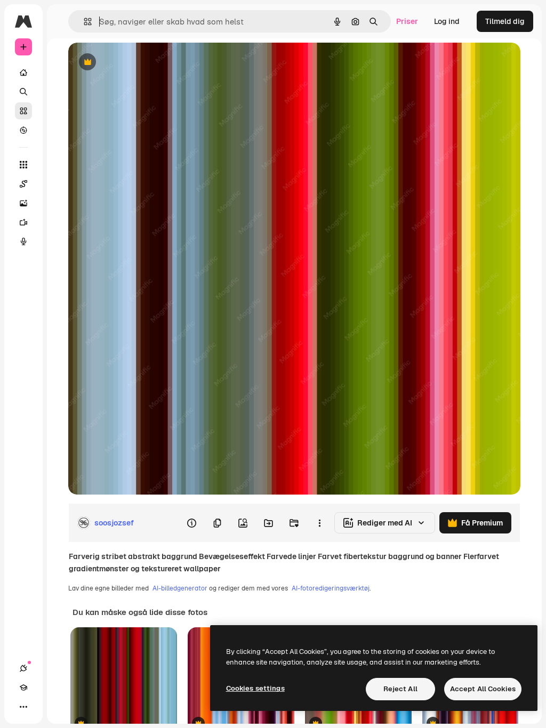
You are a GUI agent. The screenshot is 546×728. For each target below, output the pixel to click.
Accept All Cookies (483, 688)
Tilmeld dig (505, 21)
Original (136, 63)
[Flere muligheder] (319, 522)
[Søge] (23, 91)
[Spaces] (23, 183)
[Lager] (23, 110)
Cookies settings (255, 688)
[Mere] (23, 706)
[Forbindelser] (23, 668)
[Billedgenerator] (23, 203)
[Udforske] (23, 130)
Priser (407, 21)
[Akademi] (23, 687)
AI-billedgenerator (179, 588)
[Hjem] (23, 72)
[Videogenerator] (23, 222)
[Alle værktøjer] (23, 164)
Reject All (400, 688)
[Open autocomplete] (83, 22)
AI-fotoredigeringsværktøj (331, 588)
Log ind (447, 21)
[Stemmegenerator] (23, 241)
